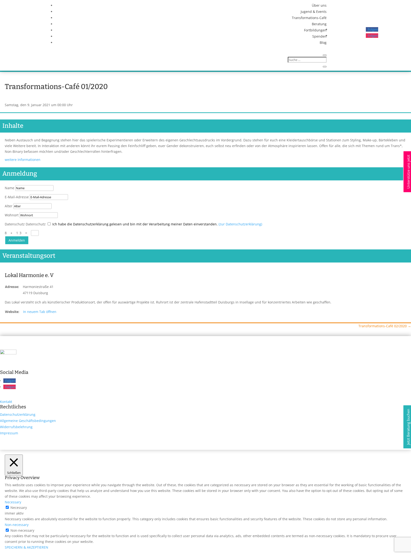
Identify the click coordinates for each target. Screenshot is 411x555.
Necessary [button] (13, 502)
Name (9, 188)
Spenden (319, 36)
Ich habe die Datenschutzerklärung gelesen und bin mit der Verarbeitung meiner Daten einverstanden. (157, 224)
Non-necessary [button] (17, 524)
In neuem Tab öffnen (39, 311)
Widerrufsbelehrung (16, 427)
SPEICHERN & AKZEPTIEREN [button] (26, 547)
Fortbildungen (315, 30)
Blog (323, 42)
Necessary (18, 507)
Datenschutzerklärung (17, 414)
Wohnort (12, 215)
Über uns (319, 5)
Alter (8, 206)
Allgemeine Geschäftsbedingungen (28, 420)
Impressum (9, 433)
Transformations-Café (309, 17)
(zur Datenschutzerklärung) (240, 224)
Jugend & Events (314, 11)
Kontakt (6, 401)
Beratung (319, 24)
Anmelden (17, 240)
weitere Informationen (22, 159)
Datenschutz (15, 224)
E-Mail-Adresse (17, 197)
